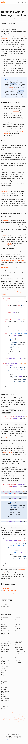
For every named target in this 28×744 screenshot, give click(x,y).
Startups (3, 628)
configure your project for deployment (12, 260)
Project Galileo (5, 641)
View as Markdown (20, 18)
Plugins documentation (9, 590)
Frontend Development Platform (5, 691)
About (17, 620)
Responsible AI (19, 649)
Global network (19, 631)
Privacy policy (9, 736)
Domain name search (5, 633)
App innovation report (5, 660)
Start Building (4, 706)
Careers (17, 622)
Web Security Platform (5, 701)
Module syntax (15, 89)
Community (18, 664)
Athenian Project (6, 643)
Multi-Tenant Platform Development (5, 696)
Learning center (19, 662)
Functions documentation (10, 593)
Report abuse (19, 653)
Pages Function (5, 191)
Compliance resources (18, 641)
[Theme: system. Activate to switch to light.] (22, 2)
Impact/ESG (4, 651)
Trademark (19, 737)
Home (2, 6)
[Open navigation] (25, 2)
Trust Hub (18, 645)
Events (3, 672)
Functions (16, 111)
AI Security (4, 687)
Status (3, 668)
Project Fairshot (5, 649)
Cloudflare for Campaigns (5, 646)
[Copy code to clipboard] (25, 298)
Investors (17, 624)
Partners (3, 624)
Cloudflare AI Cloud (6, 685)
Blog (2, 675)
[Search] (18, 2)
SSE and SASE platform (5, 682)
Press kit (17, 628)
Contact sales (5, 622)
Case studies (4, 666)
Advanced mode (9, 87)
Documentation (19, 660)
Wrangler (9, 244)
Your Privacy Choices (15, 741)
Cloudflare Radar (6, 664)
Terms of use (12, 737)
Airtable (6, 220)
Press (16, 626)
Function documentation (13, 438)
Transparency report (21, 651)
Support (3, 670)
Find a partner (5, 626)
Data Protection (19, 647)
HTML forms (6, 588)
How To (10, 6)
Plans (2, 620)
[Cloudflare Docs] (3, 2)
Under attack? (5, 631)
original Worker (7, 452)
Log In (3, 708)
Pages (6, 6)
